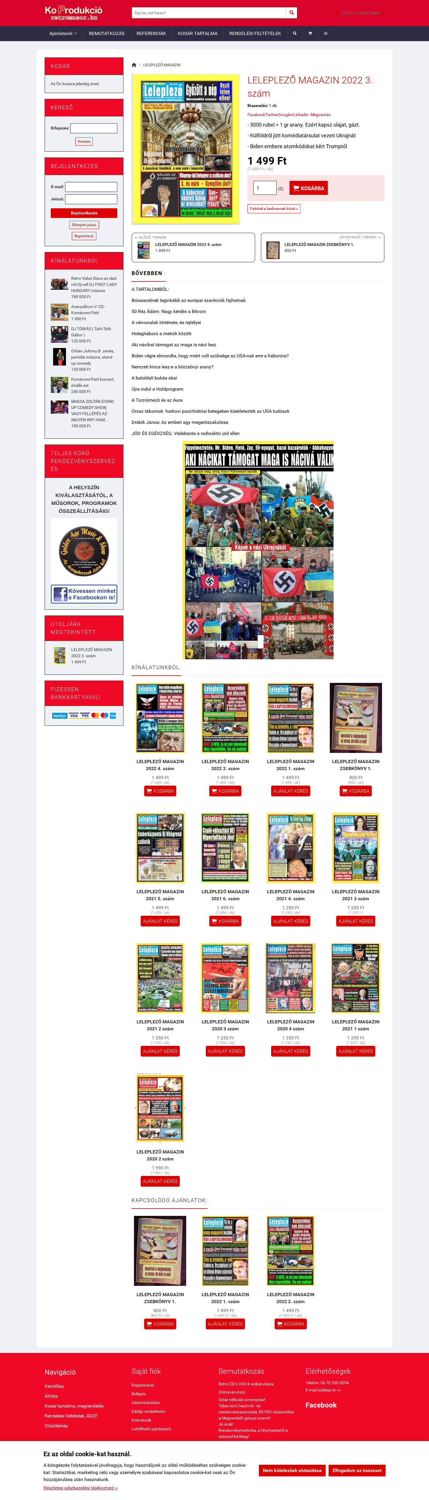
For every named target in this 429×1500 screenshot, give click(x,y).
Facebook (256, 114)
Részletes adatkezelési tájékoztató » (80, 1488)
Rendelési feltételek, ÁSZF (71, 1416)
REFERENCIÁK (151, 33)
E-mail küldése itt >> (323, 1390)
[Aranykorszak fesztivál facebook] (84, 594)
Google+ (285, 114)
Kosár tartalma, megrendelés (74, 1406)
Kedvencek (141, 1420)
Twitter (271, 114)
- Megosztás (319, 114)
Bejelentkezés (84, 213)
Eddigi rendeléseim (148, 1411)
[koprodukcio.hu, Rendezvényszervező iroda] (84, 551)
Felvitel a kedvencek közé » (274, 208)
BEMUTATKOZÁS (107, 33)
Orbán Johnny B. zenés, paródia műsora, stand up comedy (92, 357)
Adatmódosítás (146, 1402)
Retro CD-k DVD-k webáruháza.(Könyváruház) (247, 1388)
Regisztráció (84, 236)
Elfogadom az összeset (357, 1470)
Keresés (84, 141)
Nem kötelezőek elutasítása (292, 1470)
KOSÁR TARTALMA (197, 33)
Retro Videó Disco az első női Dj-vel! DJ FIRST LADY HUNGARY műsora (94, 284)
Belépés (139, 1393)
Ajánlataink (63, 33)
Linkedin (300, 114)
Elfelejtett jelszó (84, 225)
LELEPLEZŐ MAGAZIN (161, 65)
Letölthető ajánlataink (151, 1428)
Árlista (51, 1396)
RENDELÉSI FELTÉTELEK (255, 33)
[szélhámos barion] (84, 715)
